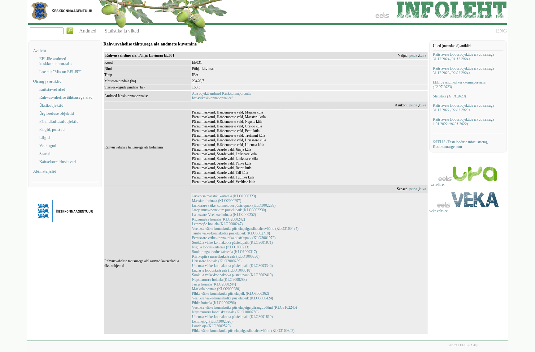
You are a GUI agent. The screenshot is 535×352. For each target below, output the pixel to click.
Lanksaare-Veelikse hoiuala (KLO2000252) (224, 214)
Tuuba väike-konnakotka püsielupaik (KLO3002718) (231, 233)
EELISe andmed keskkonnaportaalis (55, 61)
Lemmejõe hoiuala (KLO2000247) (217, 224)
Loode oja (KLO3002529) (211, 326)
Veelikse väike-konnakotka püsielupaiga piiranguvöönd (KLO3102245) (244, 307)
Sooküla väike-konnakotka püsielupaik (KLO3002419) (232, 275)
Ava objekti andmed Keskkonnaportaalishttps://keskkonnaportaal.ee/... (221, 95)
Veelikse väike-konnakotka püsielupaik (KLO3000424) (232, 298)
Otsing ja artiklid (47, 81)
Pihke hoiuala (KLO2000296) (214, 303)
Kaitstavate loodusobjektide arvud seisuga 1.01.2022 (463, 121)
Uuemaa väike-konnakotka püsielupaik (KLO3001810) (232, 317)
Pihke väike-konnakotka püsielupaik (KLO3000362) (230, 293)
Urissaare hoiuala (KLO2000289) (216, 261)
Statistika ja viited (122, 30)
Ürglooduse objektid (56, 113)
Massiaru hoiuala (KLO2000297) (216, 201)
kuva (422, 55)
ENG (501, 30)
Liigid (44, 137)
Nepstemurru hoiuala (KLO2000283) (219, 279)
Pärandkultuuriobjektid (59, 121)
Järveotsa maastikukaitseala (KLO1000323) (224, 196)
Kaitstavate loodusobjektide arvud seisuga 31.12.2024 (463, 56)
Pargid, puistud (52, 129)
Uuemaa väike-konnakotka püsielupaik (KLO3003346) (232, 266)
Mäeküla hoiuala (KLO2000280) (216, 289)
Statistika (449, 96)
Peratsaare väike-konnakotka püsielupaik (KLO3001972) (234, 238)
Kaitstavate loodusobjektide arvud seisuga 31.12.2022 (463, 107)
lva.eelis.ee (437, 184)
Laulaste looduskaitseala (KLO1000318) (221, 270)
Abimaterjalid (44, 171)
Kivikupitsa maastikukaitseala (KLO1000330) (225, 256)
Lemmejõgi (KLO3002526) (212, 321)
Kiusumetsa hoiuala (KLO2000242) (218, 219)
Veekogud (47, 145)
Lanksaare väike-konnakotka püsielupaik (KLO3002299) (234, 205)
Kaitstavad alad (52, 89)
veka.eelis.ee (438, 211)
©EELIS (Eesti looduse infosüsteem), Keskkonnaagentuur (460, 144)
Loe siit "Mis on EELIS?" (60, 71)
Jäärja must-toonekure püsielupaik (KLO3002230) (229, 210)
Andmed (87, 30)
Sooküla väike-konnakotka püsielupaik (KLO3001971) (232, 242)
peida (413, 55)
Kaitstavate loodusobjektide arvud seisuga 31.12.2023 (463, 70)
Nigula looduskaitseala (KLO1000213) (220, 247)
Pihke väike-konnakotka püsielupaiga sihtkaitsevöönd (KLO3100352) (243, 330)
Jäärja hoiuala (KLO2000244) (214, 284)
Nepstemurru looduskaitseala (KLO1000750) (225, 312)
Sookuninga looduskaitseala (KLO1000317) (224, 252)
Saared (44, 153)
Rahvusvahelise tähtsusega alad (66, 97)
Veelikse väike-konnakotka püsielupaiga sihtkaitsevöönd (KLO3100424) (245, 228)
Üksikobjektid (51, 105)
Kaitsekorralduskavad (57, 161)
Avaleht (39, 50)
